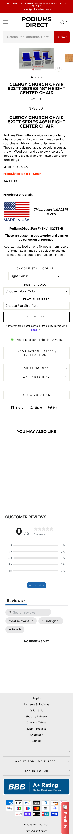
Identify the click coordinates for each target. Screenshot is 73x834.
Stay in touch (36, 770)
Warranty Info (36, 376)
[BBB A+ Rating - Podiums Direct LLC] (36, 787)
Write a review (36, 585)
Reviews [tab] (16, 600)
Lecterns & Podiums (36, 704)
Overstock (36, 734)
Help (35, 751)
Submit (62, 37)
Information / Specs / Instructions (36, 353)
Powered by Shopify (36, 830)
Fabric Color (36, 284)
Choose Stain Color (35, 268)
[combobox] (28, 37)
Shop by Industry (36, 716)
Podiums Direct (37, 22)
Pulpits (36, 698)
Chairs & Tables (36, 722)
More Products (36, 728)
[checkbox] (14, 629)
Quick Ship (36, 710)
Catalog (36, 740)
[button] (36, 545)
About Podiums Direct (35, 761)
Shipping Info (36, 368)
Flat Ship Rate (36, 299)
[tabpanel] (36, 646)
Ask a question (36, 395)
